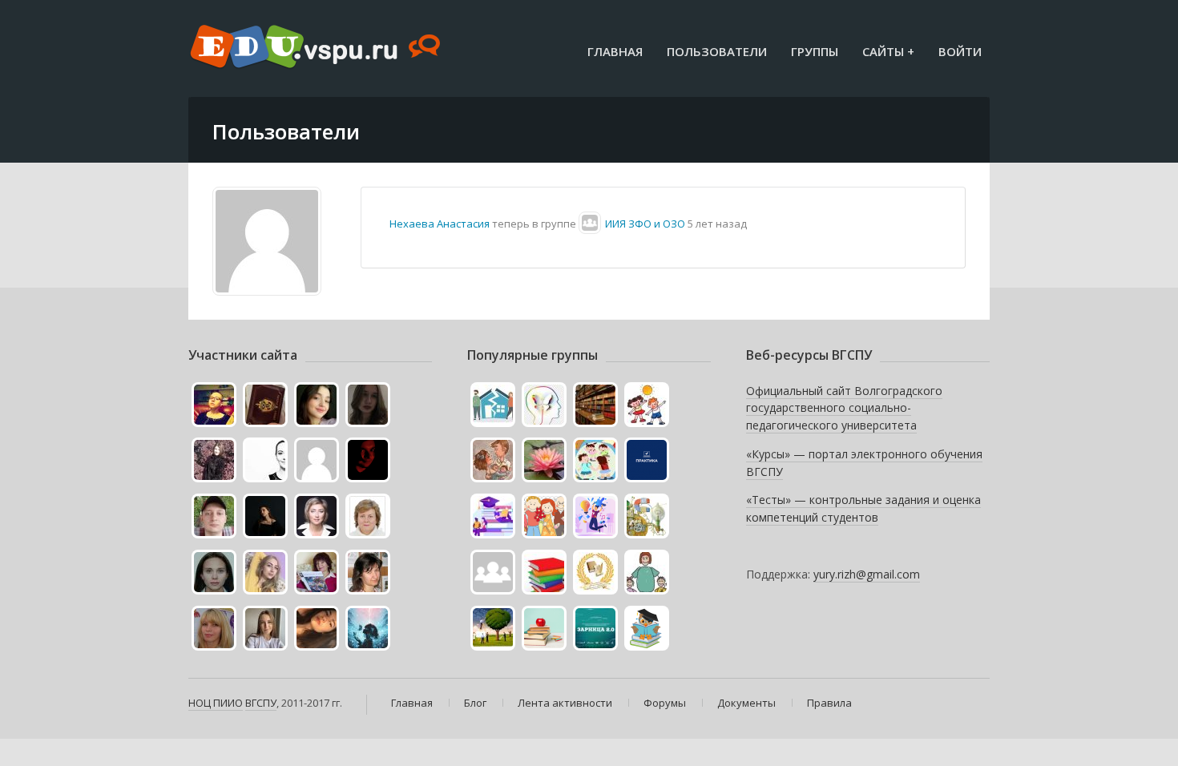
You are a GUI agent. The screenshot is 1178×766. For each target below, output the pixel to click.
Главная (615, 51)
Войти (960, 51)
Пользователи (717, 51)
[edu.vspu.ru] (317, 48)
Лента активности (565, 702)
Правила (829, 702)
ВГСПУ (260, 702)
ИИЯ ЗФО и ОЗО (645, 223)
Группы (814, 51)
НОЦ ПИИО (215, 702)
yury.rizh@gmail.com (866, 574)
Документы (746, 702)
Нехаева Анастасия (439, 223)
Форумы (664, 702)
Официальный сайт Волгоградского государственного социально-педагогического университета (844, 408)
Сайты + (888, 51)
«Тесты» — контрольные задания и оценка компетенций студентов (863, 508)
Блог (475, 702)
